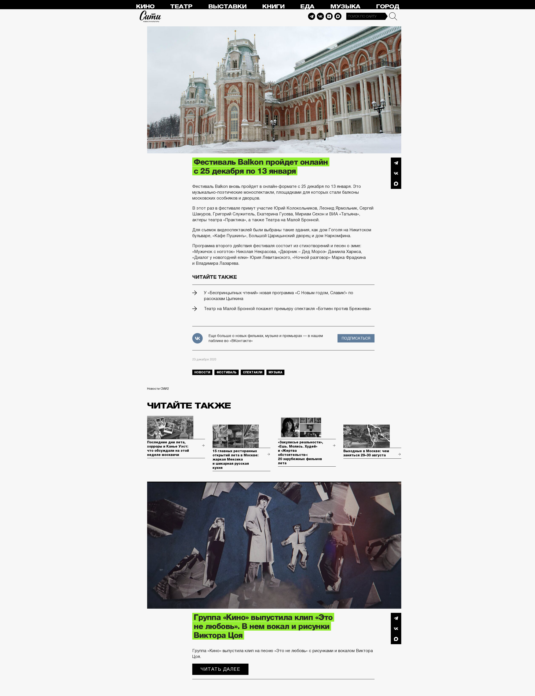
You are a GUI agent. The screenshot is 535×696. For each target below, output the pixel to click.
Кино (145, 7)
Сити (150, 16)
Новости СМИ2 (158, 388)
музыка (275, 372)
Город (387, 7)
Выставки (227, 7)
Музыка (345, 7)
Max (337, 16)
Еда (307, 7)
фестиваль (227, 372)
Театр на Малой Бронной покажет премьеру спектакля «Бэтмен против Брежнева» (287, 308)
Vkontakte (320, 16)
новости (202, 372)
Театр (181, 7)
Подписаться (356, 338)
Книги (273, 7)
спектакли (252, 372)
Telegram (311, 16)
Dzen (329, 16)
